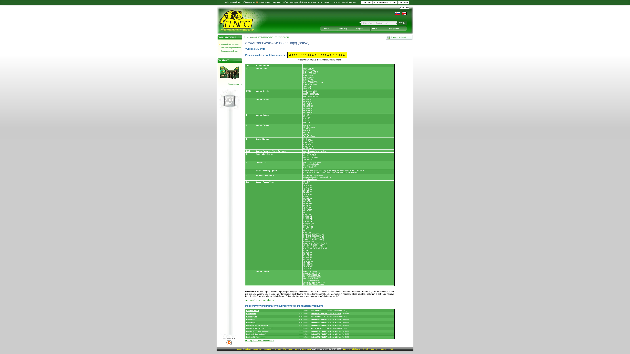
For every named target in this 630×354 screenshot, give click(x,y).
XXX (323, 55)
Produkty (343, 29)
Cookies (374, 349)
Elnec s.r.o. (306, 349)
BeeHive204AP (252, 311)
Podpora (359, 29)
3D (291, 55)
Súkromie (346, 349)
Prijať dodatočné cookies (385, 2)
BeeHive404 (251, 314)
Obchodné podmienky (360, 349)
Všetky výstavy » (235, 84)
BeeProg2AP (251, 316)
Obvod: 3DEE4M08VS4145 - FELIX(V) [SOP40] (270, 37)
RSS (391, 349)
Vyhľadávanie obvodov (230, 44)
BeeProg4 (250, 319)
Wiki (284, 349)
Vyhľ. (402, 23)
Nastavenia (366, 2)
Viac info (404, 7)
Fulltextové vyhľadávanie (231, 48)
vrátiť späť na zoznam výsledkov (259, 300)
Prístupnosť (383, 349)
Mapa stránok (293, 349)
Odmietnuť (404, 2)
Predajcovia (394, 29)
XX (296, 55)
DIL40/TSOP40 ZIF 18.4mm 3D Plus (326, 314)
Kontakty (247, 349)
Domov (326, 29)
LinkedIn (278, 349)
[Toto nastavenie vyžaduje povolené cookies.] (404, 13)
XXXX (302, 55)
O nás (374, 29)
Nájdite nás (257, 349)
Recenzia (267, 349)
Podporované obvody (229, 51)
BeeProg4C (251, 322)
